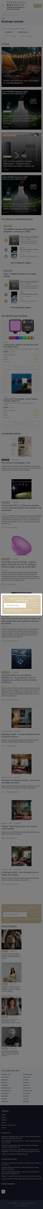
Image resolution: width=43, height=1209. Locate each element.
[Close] (38, 597)
